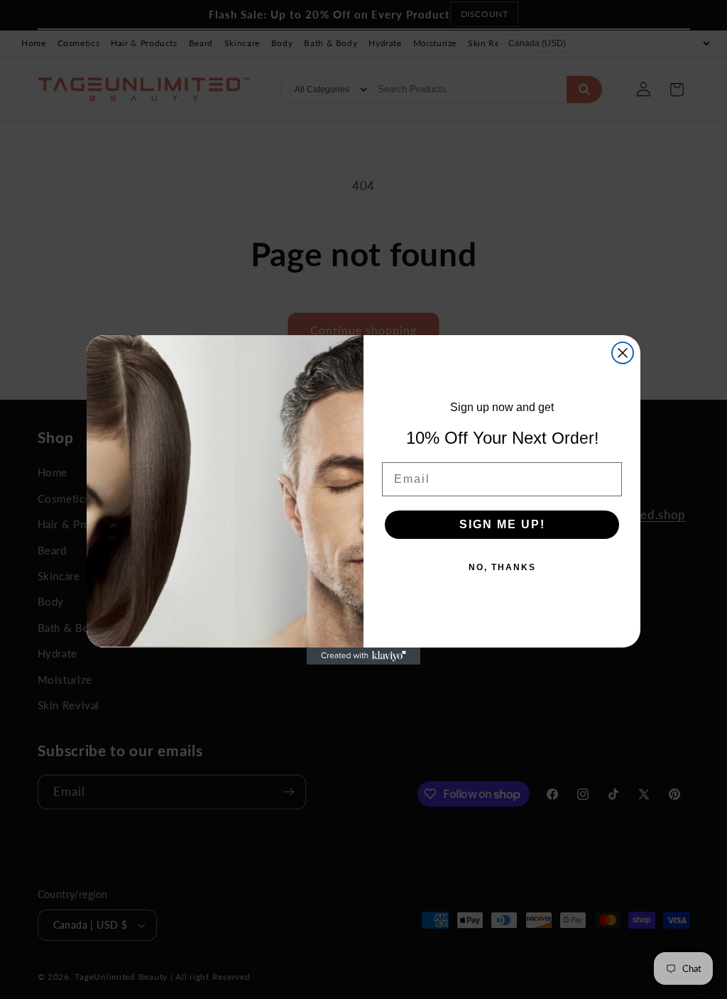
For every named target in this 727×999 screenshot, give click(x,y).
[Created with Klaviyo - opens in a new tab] (363, 656)
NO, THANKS (502, 567)
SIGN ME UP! (502, 524)
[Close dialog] (622, 353)
